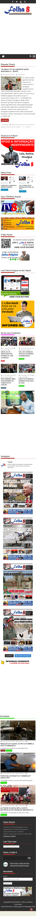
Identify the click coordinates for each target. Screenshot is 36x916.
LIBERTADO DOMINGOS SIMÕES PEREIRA (8, 186)
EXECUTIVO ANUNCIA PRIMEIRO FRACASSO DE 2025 (26, 381)
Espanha (3, 127)
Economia (3, 388)
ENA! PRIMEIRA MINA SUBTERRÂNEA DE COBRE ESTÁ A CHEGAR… (8, 382)
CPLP (25, 124)
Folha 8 (3, 750)
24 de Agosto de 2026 (8, 805)
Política (3, 361)
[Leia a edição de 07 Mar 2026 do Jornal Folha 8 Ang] (18, 630)
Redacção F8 (21, 74)
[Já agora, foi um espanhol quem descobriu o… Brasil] (11, 78)
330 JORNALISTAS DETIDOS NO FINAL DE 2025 (26, 187)
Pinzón (13, 127)
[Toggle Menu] (29, 858)
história (8, 127)
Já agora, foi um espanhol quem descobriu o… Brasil (15, 70)
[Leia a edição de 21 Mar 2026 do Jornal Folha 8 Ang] (18, 538)
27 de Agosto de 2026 (8, 773)
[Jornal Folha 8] (2, 56)
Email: (5, 876)
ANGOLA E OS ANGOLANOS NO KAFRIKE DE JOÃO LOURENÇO (7, 355)
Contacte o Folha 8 (9, 836)
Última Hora (4, 189)
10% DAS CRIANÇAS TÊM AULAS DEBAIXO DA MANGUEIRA (26, 354)
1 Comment (27, 127)
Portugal (18, 127)
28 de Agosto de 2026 (8, 741)
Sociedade (21, 359)
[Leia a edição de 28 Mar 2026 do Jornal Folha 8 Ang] (18, 493)
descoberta (30, 124)
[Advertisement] (18, 35)
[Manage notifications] (31, 909)
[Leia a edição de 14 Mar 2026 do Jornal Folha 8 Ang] (18, 584)
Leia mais (5, 120)
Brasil (21, 124)
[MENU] (34, 56)
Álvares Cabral (15, 124)
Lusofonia (5, 124)
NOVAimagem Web (28, 906)
